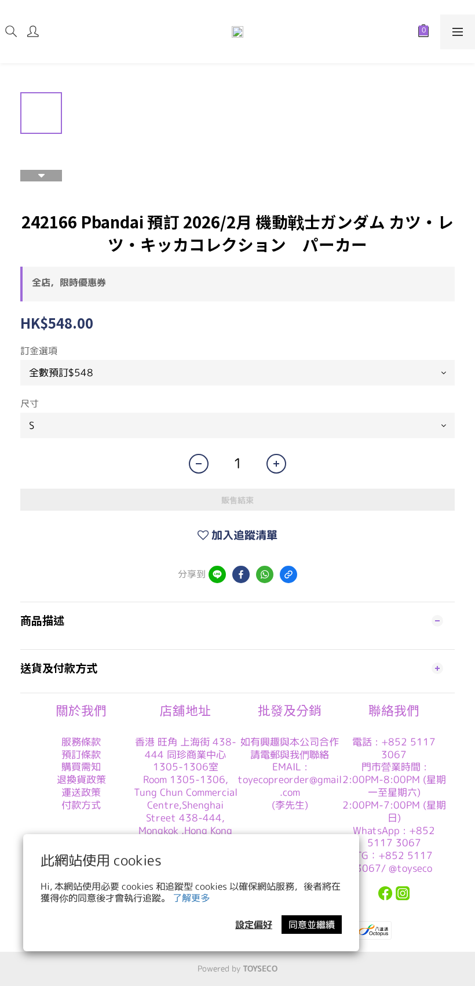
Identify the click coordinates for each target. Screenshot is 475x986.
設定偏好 (253, 924)
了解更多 (191, 898)
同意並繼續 (311, 924)
